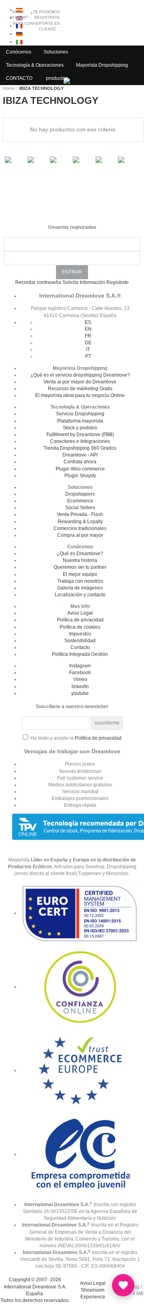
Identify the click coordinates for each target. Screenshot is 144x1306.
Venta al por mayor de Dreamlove (80, 382)
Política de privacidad (80, 620)
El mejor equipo (80, 574)
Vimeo (80, 679)
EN (88, 329)
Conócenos (18, 52)
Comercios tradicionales (80, 528)
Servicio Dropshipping (80, 414)
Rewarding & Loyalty (80, 521)
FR (88, 336)
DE (88, 342)
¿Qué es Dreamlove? (80, 553)
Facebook (80, 672)
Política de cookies (80, 627)
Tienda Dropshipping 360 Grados (80, 448)
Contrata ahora (80, 461)
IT (88, 349)
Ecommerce (80, 501)
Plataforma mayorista (80, 421)
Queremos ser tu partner (80, 567)
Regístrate (117, 282)
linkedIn (80, 686)
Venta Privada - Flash (80, 514)
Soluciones (56, 52)
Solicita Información (83, 282)
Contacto (80, 647)
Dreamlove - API (80, 455)
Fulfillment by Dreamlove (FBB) (80, 434)
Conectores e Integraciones (80, 441)
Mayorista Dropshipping (102, 65)
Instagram (80, 666)
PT (88, 356)
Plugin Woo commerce (80, 469)
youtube (80, 693)
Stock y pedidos (80, 428)
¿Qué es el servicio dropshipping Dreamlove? (80, 375)
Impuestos (80, 634)
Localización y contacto (80, 594)
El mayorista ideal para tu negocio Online (80, 395)
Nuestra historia (80, 560)
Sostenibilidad (80, 640)
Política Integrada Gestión (80, 654)
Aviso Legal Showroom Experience (93, 1290)
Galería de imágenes (80, 588)
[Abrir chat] (123, 1285)
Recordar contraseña (38, 282)
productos (57, 78)
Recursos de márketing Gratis (80, 388)
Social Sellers (80, 507)
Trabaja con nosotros (80, 581)
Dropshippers (80, 494)
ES (88, 322)
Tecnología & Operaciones (35, 65)
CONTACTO (19, 78)
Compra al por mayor (80, 535)
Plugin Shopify (80, 475)
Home (8, 88)
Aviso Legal (80, 613)
